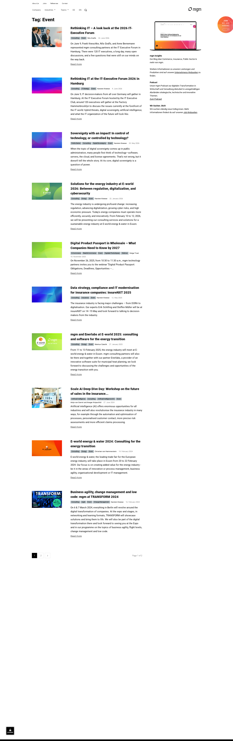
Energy (84, 198)
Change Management (101, 502)
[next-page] (47, 555)
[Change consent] (10, 731)
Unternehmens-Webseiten (186, 72)
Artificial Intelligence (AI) (106, 399)
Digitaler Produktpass (112, 253)
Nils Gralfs (91, 38)
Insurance (85, 297)
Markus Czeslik (101, 344)
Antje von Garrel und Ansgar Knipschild (86, 402)
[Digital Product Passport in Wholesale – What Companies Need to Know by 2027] (47, 250)
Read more (76, 64)
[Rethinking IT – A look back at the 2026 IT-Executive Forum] (47, 37)
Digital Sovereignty (99, 143)
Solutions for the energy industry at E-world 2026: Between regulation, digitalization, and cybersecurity (103, 188)
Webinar (125, 253)
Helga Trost (134, 253)
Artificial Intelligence (78, 399)
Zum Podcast (156, 99)
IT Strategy (85, 88)
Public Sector (76, 143)
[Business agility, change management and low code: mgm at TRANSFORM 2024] (47, 499)
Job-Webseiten (190, 112)
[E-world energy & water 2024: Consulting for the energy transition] (47, 448)
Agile (83, 502)
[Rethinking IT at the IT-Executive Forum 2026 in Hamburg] (47, 85)
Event (84, 38)
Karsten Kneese (103, 89)
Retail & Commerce (89, 253)
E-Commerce (76, 253)
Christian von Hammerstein (105, 451)
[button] (86, 10)
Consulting (75, 38)
